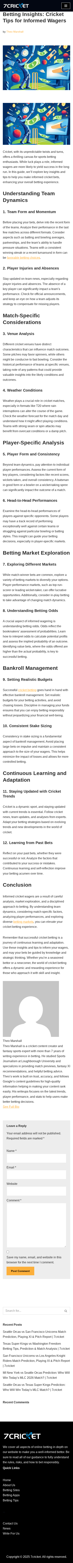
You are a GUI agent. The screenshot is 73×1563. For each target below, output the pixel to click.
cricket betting (27, 690)
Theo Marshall (14, 31)
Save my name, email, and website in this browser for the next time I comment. (34, 1260)
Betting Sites (11, 1490)
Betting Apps (11, 1495)
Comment (14, 1200)
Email (11, 1167)
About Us (9, 1485)
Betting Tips (11, 1500)
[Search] (66, 1311)
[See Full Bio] (21, 1106)
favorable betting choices (23, 257)
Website (12, 1183)
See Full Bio (11, 1106)
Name (11, 1150)
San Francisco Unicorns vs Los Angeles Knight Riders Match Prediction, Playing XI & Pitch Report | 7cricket (36, 1360)
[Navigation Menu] (65, 6)
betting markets (23, 921)
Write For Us (11, 1533)
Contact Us (10, 1523)
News (6, 1528)
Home (7, 1480)
